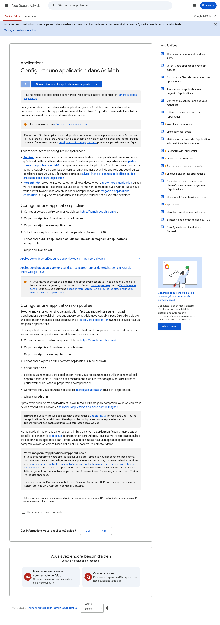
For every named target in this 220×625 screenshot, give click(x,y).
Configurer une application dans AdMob (186, 56)
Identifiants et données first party (186, 212)
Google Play (96, 415)
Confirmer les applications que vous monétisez (187, 103)
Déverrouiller (169, 326)
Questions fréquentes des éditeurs (186, 197)
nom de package (100, 285)
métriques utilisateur (89, 390)
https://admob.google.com (97, 211)
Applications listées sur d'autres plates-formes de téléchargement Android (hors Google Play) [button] (75, 270)
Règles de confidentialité (40, 608)
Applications (169, 45)
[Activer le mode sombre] (108, 608)
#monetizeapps (128, 94)
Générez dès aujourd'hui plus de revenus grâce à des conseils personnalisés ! (176, 296)
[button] (6, 5)
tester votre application (117, 183)
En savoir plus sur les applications (186, 173)
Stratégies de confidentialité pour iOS (188, 219)
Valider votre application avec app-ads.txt (187, 67)
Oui (88, 530)
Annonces (30, 16)
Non (104, 530)
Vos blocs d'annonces (179, 124)
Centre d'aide (12, 16)
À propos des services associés (184, 166)
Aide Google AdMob (26, 6)
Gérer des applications (180, 158)
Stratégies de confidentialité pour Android (186, 229)
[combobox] (115, 5)
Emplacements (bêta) (179, 131)
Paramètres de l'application (182, 151)
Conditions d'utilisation (65, 608)
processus (55, 436)
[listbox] (92, 608)
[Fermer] (215, 25)
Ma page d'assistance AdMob (20, 30)
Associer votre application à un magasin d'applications (184, 91)
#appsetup (30, 98)
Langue (88, 603)
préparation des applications (70, 124)
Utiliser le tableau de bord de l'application (183, 114)
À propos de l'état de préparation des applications (188, 79)
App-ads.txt (173, 204)
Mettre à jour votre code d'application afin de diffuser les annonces (188, 141)
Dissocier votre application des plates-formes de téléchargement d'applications (186, 185)
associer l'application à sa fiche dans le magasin (88, 407)
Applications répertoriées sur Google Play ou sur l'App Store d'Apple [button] (63, 258)
